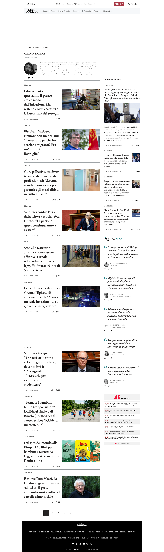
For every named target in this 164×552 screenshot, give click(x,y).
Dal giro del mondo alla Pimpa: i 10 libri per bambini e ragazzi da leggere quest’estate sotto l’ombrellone (41, 451)
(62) (138, 200)
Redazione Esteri (111, 200)
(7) (59, 199)
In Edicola (57, 4)
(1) (59, 430)
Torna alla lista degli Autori (37, 47)
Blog (63, 4)
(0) (59, 311)
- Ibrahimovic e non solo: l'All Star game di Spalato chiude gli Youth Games (119, 427)
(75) (59, 159)
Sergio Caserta (117, 380)
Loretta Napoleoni (118, 263)
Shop (85, 4)
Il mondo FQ (91, 4)
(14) (111, 358)
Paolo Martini (116, 294)
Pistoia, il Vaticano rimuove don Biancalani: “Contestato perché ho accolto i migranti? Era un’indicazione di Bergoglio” (41, 142)
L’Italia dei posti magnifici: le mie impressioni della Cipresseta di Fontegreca (123, 371)
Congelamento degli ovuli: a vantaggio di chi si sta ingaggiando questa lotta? (122, 343)
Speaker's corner (118, 325)
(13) (59, 235)
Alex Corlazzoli (31, 119)
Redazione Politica (112, 171)
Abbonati (119, 4)
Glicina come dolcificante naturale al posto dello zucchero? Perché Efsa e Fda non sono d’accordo (121, 314)
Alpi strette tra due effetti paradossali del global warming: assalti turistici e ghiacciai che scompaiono (121, 283)
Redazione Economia (113, 145)
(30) (138, 171)
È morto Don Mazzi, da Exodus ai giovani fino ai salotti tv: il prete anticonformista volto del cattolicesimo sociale (42, 487)
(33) (59, 119)
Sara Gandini (116, 352)
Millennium (69, 4)
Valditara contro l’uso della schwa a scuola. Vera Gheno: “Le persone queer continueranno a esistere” (42, 220)
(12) (111, 268)
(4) (111, 299)
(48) (59, 276)
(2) (111, 330)
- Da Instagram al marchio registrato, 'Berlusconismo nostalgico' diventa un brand (118, 421)
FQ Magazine (78, 4)
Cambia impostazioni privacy (74, 532)
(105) (138, 229)
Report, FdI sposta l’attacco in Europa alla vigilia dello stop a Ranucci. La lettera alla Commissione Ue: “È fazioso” (116, 160)
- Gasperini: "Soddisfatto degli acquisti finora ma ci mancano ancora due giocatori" (121, 437)
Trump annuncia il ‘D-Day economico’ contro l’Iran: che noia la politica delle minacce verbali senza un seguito (122, 252)
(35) (59, 502)
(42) (138, 145)
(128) (58, 390)
